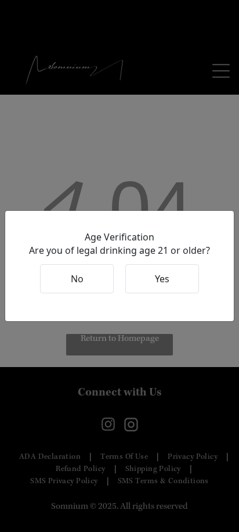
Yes (162, 278)
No (77, 278)
